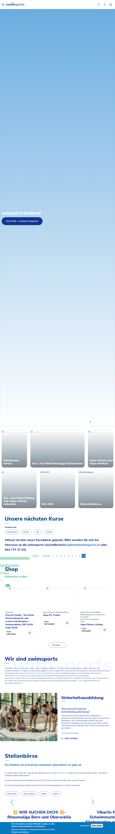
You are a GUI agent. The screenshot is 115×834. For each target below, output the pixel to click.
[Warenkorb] (110, 4)
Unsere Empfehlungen (70, 733)
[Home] (15, 4)
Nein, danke (97, 826)
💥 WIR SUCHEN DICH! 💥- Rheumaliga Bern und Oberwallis (39, 815)
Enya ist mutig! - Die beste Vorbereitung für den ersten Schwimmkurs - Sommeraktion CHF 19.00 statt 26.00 (19, 621)
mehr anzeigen (71, 738)
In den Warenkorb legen (30, 633)
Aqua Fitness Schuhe (91, 624)
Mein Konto (104, 4)
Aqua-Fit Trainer (52, 615)
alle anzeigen (56, 645)
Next (92, 802)
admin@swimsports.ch (84, 545)
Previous (12, 802)
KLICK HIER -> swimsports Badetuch (22, 221)
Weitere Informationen (20, 832)
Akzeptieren (85, 825)
